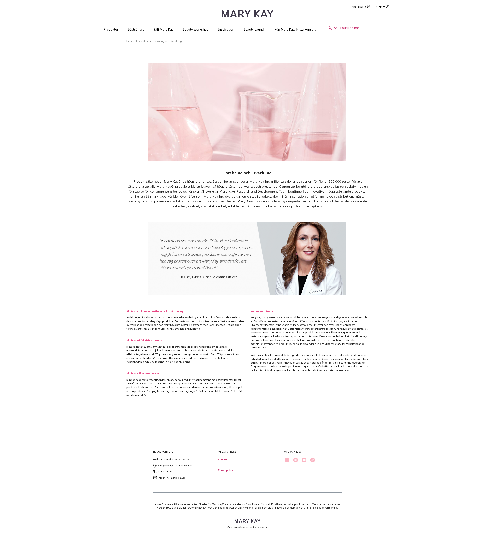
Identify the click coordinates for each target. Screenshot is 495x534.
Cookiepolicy (225, 470)
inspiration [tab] (226, 29)
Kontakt (222, 459)
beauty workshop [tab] (195, 29)
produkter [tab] (111, 29)
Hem (129, 41)
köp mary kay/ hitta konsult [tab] (295, 29)
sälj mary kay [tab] (163, 29)
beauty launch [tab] (254, 29)
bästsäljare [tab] (136, 29)
